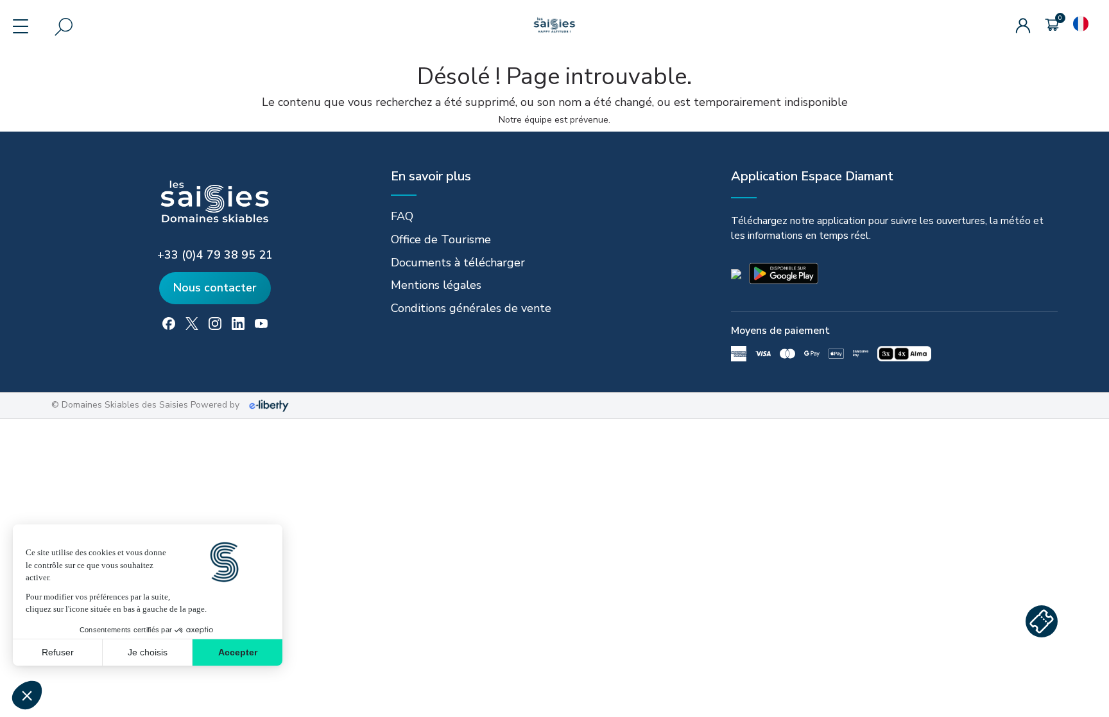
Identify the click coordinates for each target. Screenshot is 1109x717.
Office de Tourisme (441, 239)
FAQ (402, 216)
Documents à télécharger (458, 262)
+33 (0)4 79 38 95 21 (215, 255)
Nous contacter (215, 287)
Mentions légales (436, 285)
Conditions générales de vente (471, 308)
